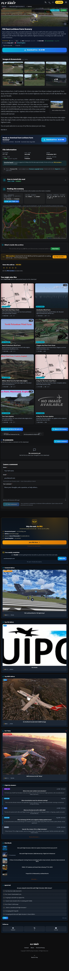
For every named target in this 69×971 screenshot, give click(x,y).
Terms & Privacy (40, 947)
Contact (26, 947)
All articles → (34, 879)
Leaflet (49, 238)
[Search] (45, 2)
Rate (17, 40)
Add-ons (4, 6)
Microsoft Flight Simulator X (17, 6)
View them (55, 248)
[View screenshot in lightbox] (65, 24)
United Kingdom (20, 43)
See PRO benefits (59, 257)
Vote (5, 918)
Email (5, 474)
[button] (34, 221)
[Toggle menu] (66, 2)
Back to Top (34, 957)
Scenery (30, 6)
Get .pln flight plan (12, 201)
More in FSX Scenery (61, 429)
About (32, 947)
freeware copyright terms (36, 169)
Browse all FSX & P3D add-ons (13, 429)
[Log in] (52, 2)
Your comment (7, 484)
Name (5, 467)
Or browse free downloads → (34, 546)
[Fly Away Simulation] (8, 2)
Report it (57, 169)
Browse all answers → (34, 837)
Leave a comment (62, 441)
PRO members (57, 162)
